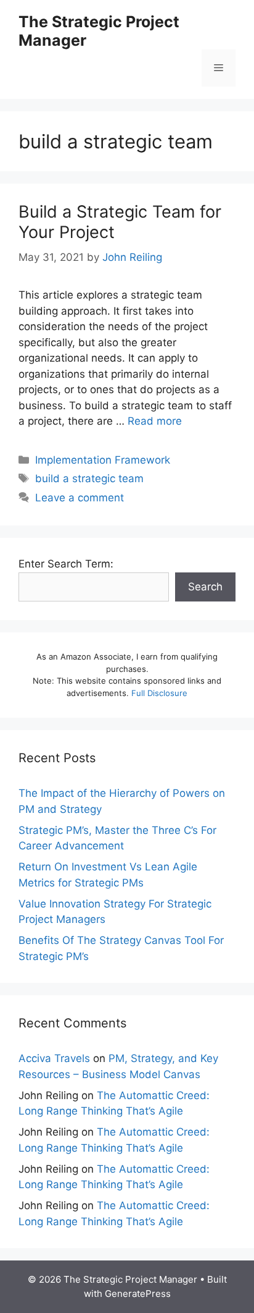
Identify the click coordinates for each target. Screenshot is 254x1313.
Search (205, 586)
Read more (155, 421)
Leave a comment (79, 497)
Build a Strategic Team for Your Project (119, 222)
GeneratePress (138, 1293)
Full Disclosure (159, 693)
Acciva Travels (54, 1058)
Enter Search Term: (65, 564)
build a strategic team (89, 478)
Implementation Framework (102, 460)
